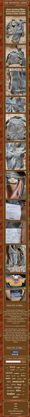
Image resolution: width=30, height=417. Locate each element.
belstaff (18, 394)
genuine (22, 370)
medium (16, 373)
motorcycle (18, 381)
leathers (8, 384)
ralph (18, 367)
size (9, 381)
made (23, 391)
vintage (17, 387)
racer (24, 367)
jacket (9, 372)
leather (11, 393)
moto (14, 378)
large (19, 384)
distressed (19, 378)
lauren (8, 375)
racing (24, 384)
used (8, 370)
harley (9, 387)
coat (23, 388)
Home (15, 403)
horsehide (13, 375)
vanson (23, 394)
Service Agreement (15, 413)
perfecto (23, 373)
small (17, 370)
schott (13, 384)
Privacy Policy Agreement (15, 411)
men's (15, 397)
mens (8, 378)
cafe (24, 378)
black (12, 366)
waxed (12, 370)
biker (18, 390)
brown (23, 375)
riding (18, 376)
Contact (16, 408)
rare (7, 367)
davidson (10, 391)
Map (15, 406)
